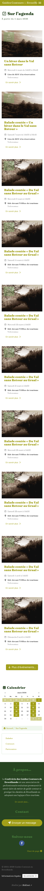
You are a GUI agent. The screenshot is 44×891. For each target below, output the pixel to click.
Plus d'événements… (23, 667)
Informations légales (11, 876)
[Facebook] (21, 843)
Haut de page (33, 851)
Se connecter (29, 876)
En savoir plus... (22, 802)
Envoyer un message (23, 822)
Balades (9, 738)
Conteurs (10, 744)
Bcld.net (26, 885)
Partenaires (11, 749)
